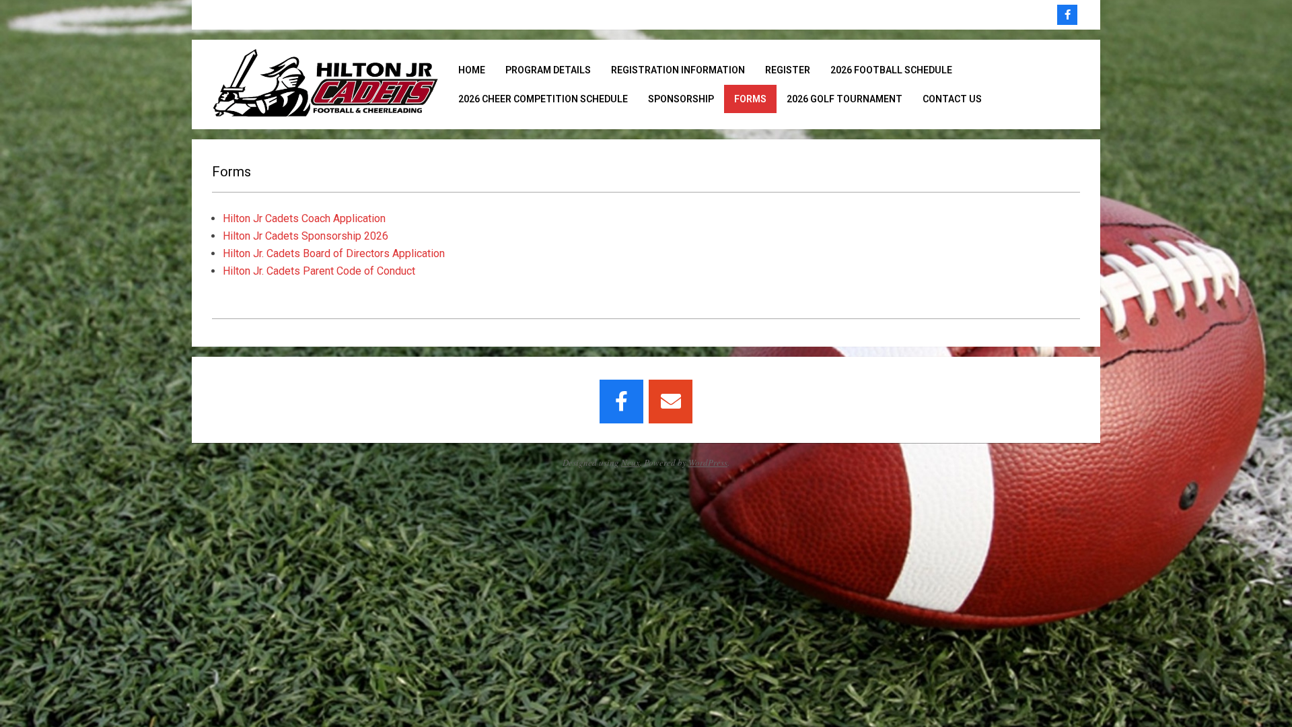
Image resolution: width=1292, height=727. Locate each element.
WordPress (707, 462)
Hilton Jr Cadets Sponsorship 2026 (305, 236)
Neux (630, 462)
